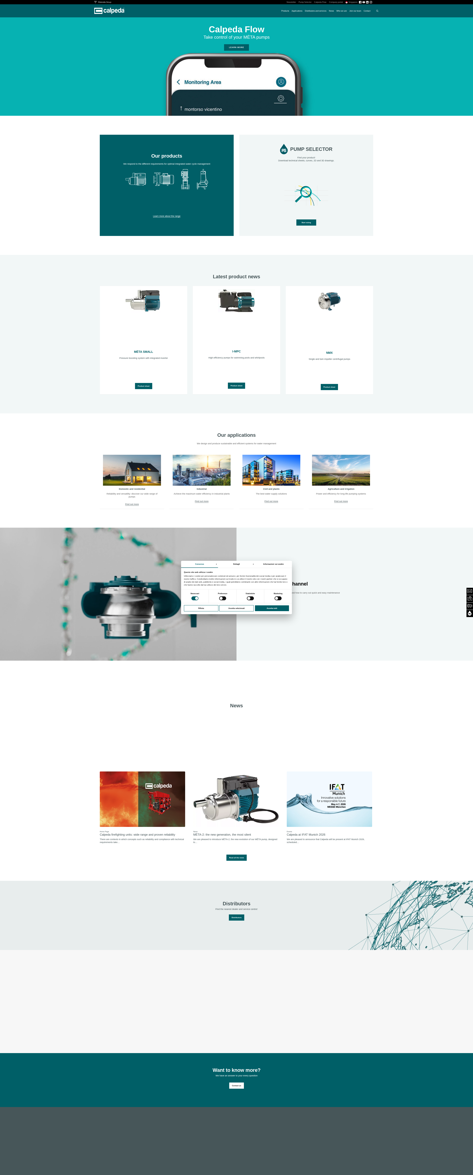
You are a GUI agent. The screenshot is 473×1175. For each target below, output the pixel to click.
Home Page (104, 832)
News (195, 832)
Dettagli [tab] (236, 564)
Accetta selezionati (236, 608)
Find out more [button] (132, 504)
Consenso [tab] (199, 564)
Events (289, 832)
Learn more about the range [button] (166, 216)
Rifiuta (201, 608)
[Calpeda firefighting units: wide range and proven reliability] (142, 807)
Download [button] (325, 1030)
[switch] (222, 598)
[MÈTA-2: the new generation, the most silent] (236, 807)
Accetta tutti (272, 608)
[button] (306, 222)
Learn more (236, 47)
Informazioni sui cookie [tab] (273, 564)
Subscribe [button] (143, 1032)
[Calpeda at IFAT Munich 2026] (329, 807)
